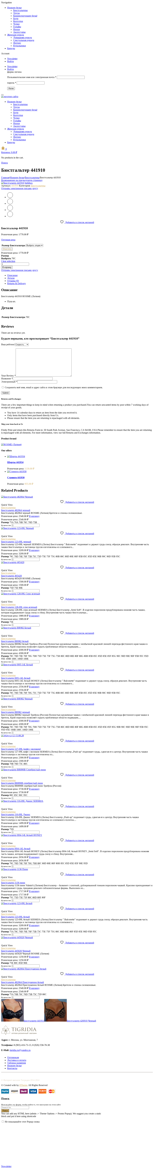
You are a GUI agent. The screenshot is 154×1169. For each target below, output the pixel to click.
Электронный (9, 381)
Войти (10, 61)
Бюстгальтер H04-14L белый (15, 848)
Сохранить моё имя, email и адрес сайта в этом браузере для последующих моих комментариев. (54, 387)
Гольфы (17, 26)
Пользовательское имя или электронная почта (31, 77)
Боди (15, 18)
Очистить (7, 249)
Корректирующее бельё (25, 15)
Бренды (11, 48)
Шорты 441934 (15, 462)
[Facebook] (10, 203)
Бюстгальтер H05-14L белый (15, 678)
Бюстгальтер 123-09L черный (16, 541)
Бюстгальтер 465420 (11, 575)
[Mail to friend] (10, 216)
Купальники (19, 45)
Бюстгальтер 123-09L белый (15, 916)
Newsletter (12, 58)
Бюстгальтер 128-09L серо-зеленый (19, 607)
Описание (12, 275)
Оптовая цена (8, 239)
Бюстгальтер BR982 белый (15, 641)
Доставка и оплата (16, 1060)
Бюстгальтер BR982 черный (15, 712)
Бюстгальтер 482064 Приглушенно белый (22, 982)
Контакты (12, 1068)
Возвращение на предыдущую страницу (22, 180)
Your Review (8, 375)
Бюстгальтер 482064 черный (15, 510)
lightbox (29, 183)
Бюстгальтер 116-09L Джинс (15, 814)
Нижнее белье (14, 7)
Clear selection (8, 261)
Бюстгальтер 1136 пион (13, 882)
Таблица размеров (16, 1063)
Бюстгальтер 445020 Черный (16, 951)
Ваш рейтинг (8, 344)
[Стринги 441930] (16, 471)
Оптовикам (13, 1057)
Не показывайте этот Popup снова (22, 1121)
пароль (11, 82)
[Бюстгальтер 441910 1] (12, 183)
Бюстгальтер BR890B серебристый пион (22, 783)
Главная (5, 177)
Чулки (16, 24)
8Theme (23, 1085)
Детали (11, 278)
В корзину (6, 267)
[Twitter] (10, 197)
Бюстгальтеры (20, 10)
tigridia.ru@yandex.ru (20, 1050)
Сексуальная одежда (23, 40)
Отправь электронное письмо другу (19, 188)
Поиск (5, 1111)
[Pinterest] (10, 210)
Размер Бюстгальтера (13, 245)
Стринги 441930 (16, 477)
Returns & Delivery (16, 283)
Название (7, 378)
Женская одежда (15, 34)
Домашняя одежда (22, 37)
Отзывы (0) (13, 280)
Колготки (18, 21)
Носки (16, 29)
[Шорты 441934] (16, 456)
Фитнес (17, 43)
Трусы (16, 13)
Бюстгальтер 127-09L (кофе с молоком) (21, 749)
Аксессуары (19, 32)
